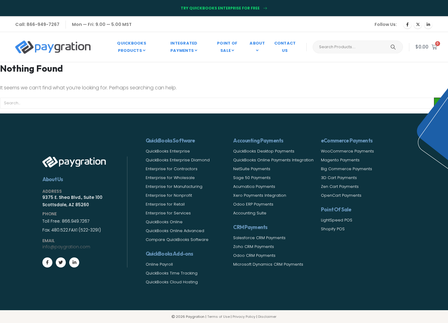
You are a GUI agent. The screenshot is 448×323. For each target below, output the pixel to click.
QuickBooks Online (164, 222)
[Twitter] (61, 262)
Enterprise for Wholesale (170, 178)
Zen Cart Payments (340, 186)
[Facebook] (407, 24)
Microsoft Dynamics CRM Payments (268, 264)
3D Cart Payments (339, 178)
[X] (418, 24)
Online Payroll (159, 264)
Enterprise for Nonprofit (169, 195)
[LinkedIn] (428, 24)
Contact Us (285, 46)
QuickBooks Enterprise (168, 151)
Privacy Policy (244, 316)
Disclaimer (267, 316)
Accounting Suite (249, 213)
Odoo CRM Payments (254, 255)
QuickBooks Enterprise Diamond (178, 160)
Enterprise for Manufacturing (174, 186)
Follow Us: (386, 24)
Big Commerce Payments (346, 169)
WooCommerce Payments (347, 151)
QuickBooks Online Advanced (175, 231)
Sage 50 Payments (252, 178)
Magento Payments (340, 160)
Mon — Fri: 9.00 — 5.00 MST (102, 24)
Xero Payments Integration (259, 195)
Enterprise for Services (168, 213)
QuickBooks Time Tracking (171, 273)
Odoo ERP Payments (253, 204)
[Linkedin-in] (74, 262)
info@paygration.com (66, 247)
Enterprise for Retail (165, 204)
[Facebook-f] (47, 262)
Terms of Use (218, 316)
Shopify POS (333, 229)
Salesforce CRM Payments (259, 238)
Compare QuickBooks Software (177, 239)
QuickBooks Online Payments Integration (273, 160)
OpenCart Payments (341, 195)
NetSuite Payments (251, 169)
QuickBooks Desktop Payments (263, 151)
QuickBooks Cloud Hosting (172, 282)
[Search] (393, 47)
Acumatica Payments (254, 186)
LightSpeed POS (336, 220)
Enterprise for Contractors (171, 169)
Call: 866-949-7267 (37, 24)
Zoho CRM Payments (253, 246)
